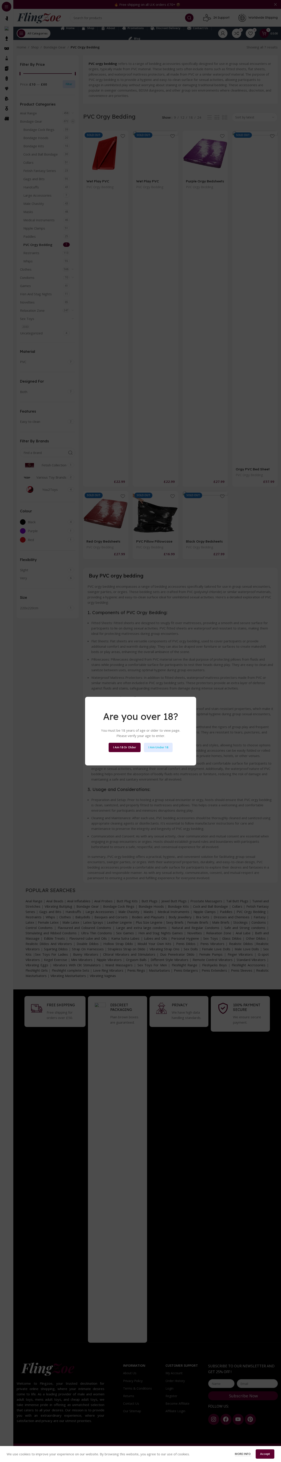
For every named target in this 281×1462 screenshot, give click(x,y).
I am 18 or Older (124, 747)
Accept (265, 1454)
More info (243, 1454)
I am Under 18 (158, 747)
